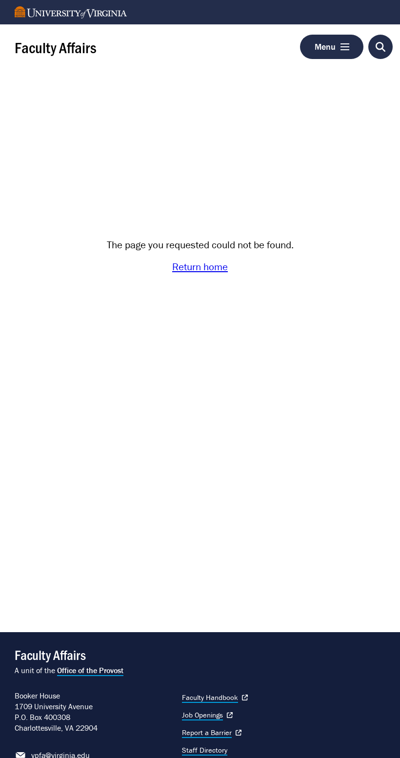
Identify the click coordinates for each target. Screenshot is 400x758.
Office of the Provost (90, 670)
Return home (200, 266)
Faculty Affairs (56, 47)
